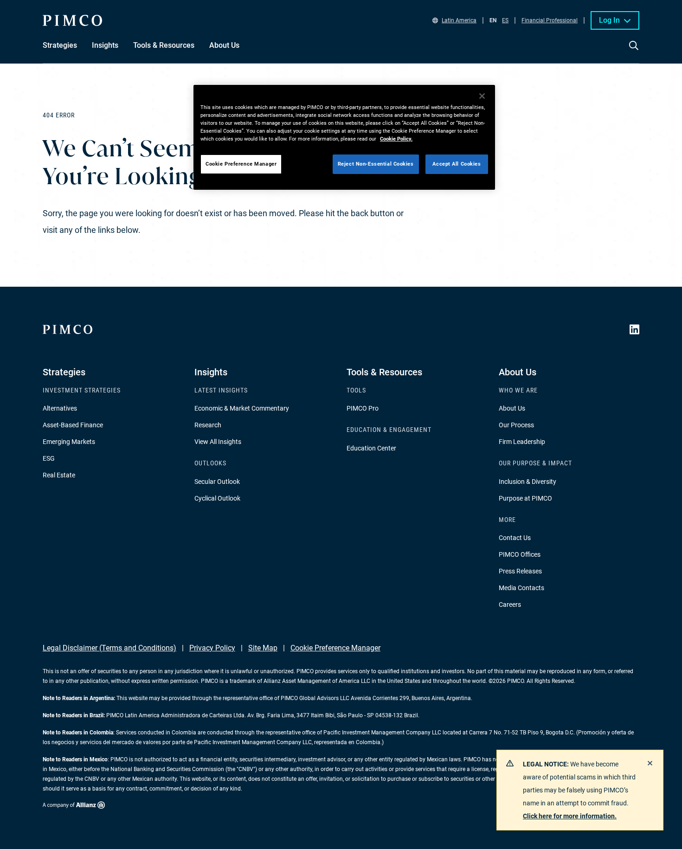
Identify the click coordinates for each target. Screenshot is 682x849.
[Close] (482, 96)
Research (207, 425)
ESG (49, 458)
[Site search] (633, 52)
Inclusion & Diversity (527, 481)
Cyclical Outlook (217, 498)
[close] (650, 763)
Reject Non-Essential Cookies (376, 164)
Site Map (262, 647)
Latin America (459, 20)
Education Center (371, 448)
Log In (609, 20)
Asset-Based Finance (73, 425)
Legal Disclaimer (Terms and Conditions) (109, 647)
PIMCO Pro (363, 408)
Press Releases (520, 571)
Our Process (516, 425)
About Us (512, 408)
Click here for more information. (570, 816)
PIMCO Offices (519, 554)
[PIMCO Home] (72, 20)
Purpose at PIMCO (525, 498)
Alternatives (60, 408)
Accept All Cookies (456, 164)
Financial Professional (549, 20)
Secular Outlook (217, 481)
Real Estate (59, 475)
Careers (510, 604)
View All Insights (217, 441)
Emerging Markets (69, 441)
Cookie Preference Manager (335, 647)
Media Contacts (521, 588)
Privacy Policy (212, 647)
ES (505, 20)
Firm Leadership (522, 441)
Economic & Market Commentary (241, 408)
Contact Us (515, 537)
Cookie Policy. (396, 138)
